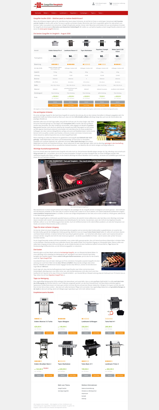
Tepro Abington (63, 321)
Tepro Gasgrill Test (46, 258)
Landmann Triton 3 (112, 364)
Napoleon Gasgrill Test (56, 275)
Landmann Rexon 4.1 (70, 50)
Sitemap (84, 398)
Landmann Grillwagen (89, 321)
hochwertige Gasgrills (67, 252)
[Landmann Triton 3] (115, 348)
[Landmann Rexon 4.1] (71, 43)
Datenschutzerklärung (88, 388)
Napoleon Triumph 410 (102, 50)
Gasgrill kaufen (62, 388)
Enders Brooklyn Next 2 (42, 364)
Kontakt (84, 396)
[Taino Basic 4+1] (91, 348)
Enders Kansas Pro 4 (55, 50)
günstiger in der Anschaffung (114, 143)
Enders (54, 13)
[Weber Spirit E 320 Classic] (117, 43)
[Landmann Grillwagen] (91, 306)
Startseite (38, 13)
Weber (46, 13)
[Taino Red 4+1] (115, 306)
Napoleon (73, 13)
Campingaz (84, 13)
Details (55, 102)
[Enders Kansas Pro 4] (55, 43)
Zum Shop (55, 105)
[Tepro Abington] (67, 306)
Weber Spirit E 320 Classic (117, 50)
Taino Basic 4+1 (87, 364)
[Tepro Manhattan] (86, 43)
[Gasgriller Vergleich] (48, 5)
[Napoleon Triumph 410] (102, 43)
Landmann (63, 13)
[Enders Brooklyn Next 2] (44, 348)
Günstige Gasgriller (63, 391)
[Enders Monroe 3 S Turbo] (44, 306)
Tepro (93, 13)
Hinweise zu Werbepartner (89, 391)
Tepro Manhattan (86, 50)
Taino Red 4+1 (110, 321)
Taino (100, 13)
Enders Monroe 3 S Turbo (43, 321)
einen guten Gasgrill (46, 29)
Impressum (85, 393)
